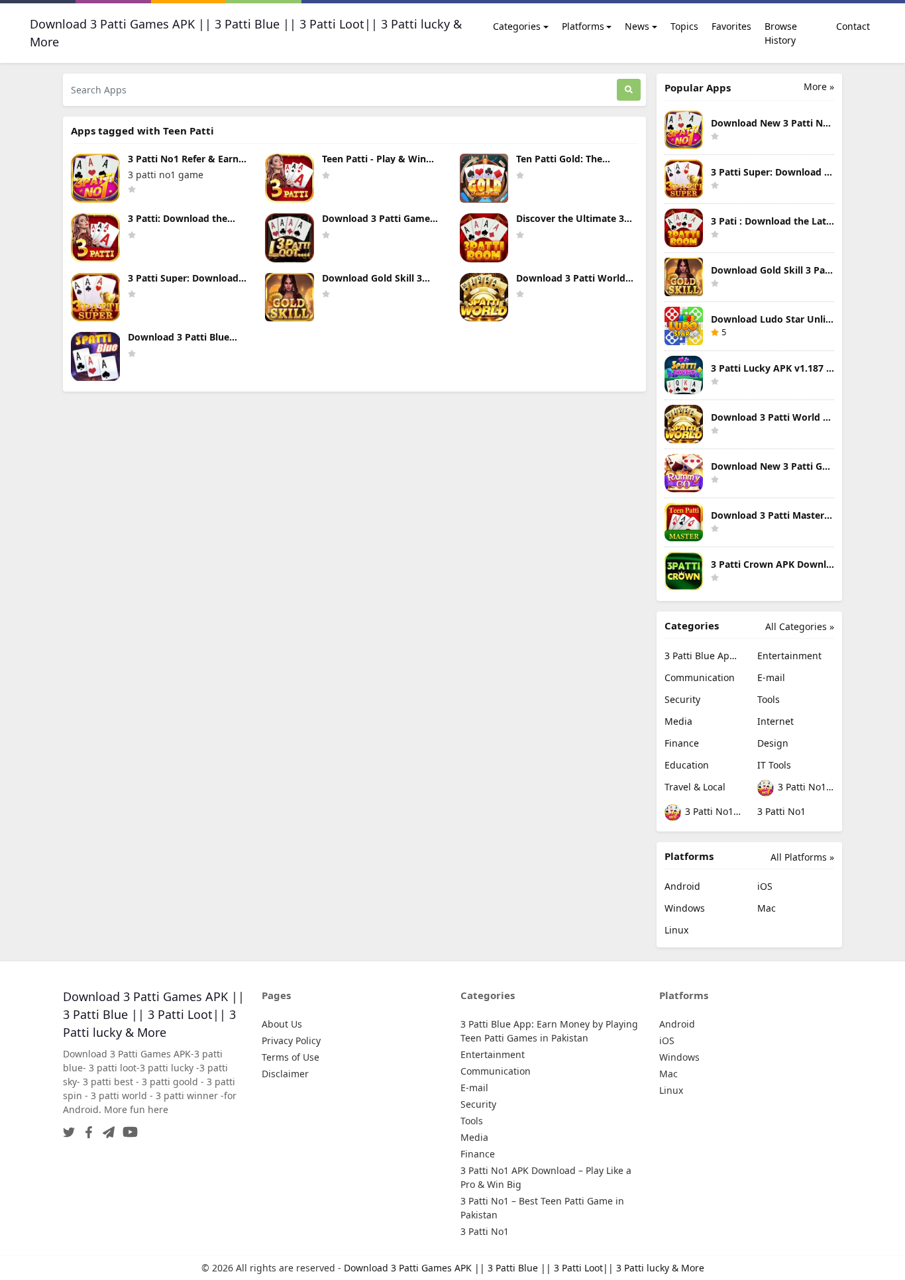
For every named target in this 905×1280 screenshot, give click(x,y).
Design (772, 743)
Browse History (781, 33)
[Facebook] (86, 1128)
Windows (685, 908)
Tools (768, 699)
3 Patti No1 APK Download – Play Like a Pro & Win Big (804, 786)
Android (682, 886)
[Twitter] (69, 1128)
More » (819, 86)
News (637, 26)
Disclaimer (285, 1073)
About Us (282, 1024)
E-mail (771, 677)
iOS (764, 886)
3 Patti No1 (781, 811)
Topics (684, 26)
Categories (517, 26)
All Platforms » (802, 857)
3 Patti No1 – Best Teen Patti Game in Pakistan (711, 811)
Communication (700, 677)
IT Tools (774, 765)
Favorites (731, 26)
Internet (775, 721)
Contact (853, 26)
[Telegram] (106, 1128)
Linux (676, 930)
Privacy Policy (291, 1040)
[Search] (629, 90)
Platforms (583, 26)
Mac (766, 908)
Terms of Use (290, 1057)
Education (687, 765)
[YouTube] (127, 1128)
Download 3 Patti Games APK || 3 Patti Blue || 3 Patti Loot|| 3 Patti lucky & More (524, 1267)
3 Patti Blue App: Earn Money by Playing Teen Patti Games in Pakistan (703, 655)
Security (682, 699)
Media (678, 721)
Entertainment (789, 655)
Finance (682, 743)
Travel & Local (695, 786)
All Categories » (799, 626)
